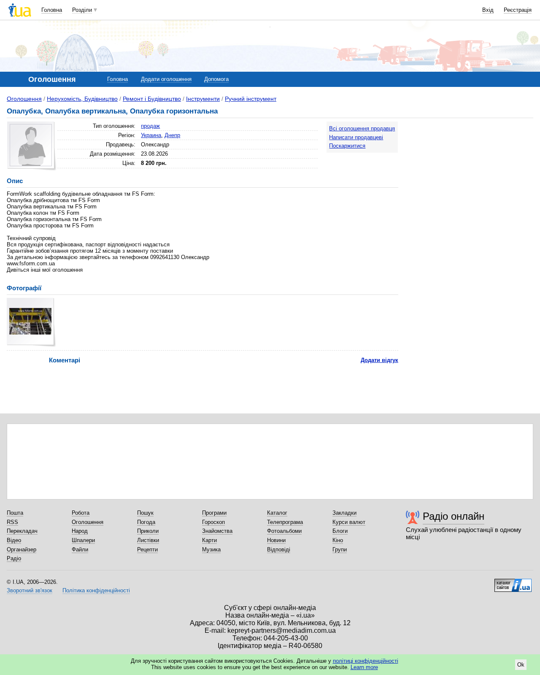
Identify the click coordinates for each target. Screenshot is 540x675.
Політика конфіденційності (96, 590)
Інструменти (203, 98)
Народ (80, 531)
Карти (209, 540)
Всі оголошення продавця (362, 128)
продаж (150, 126)
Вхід (488, 10)
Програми (214, 513)
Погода (146, 522)
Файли (80, 549)
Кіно (337, 540)
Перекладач (22, 531)
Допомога (216, 79)
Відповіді (278, 549)
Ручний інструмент (250, 98)
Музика (211, 549)
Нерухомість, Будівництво (82, 98)
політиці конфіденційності (365, 661)
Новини (276, 540)
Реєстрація (518, 10)
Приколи (148, 531)
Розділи (82, 10)
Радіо (14, 558)
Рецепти (147, 549)
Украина (151, 135)
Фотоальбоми (284, 531)
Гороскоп (213, 522)
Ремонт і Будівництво (152, 98)
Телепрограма (285, 522)
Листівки (148, 540)
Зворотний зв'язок (29, 590)
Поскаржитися (347, 146)
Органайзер (21, 549)
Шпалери (83, 540)
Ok (520, 665)
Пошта (15, 513)
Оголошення (24, 98)
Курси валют (348, 522)
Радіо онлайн (453, 516)
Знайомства (217, 531)
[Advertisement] (470, 174)
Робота (80, 513)
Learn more (364, 667)
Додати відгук (379, 360)
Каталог (277, 513)
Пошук (145, 513)
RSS (12, 522)
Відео (14, 540)
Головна (51, 10)
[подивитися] (31, 322)
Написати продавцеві (356, 137)
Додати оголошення (166, 79)
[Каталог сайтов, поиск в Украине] (513, 582)
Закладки (344, 513)
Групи (339, 549)
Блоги (340, 531)
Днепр (172, 135)
